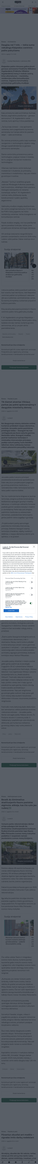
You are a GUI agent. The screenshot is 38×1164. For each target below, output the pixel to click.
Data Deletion (9, 617)
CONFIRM (11, 610)
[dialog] (19, 582)
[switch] (31, 582)
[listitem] (19, 578)
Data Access (19, 617)
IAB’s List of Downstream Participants (21, 573)
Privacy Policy (29, 617)
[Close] (34, 547)
